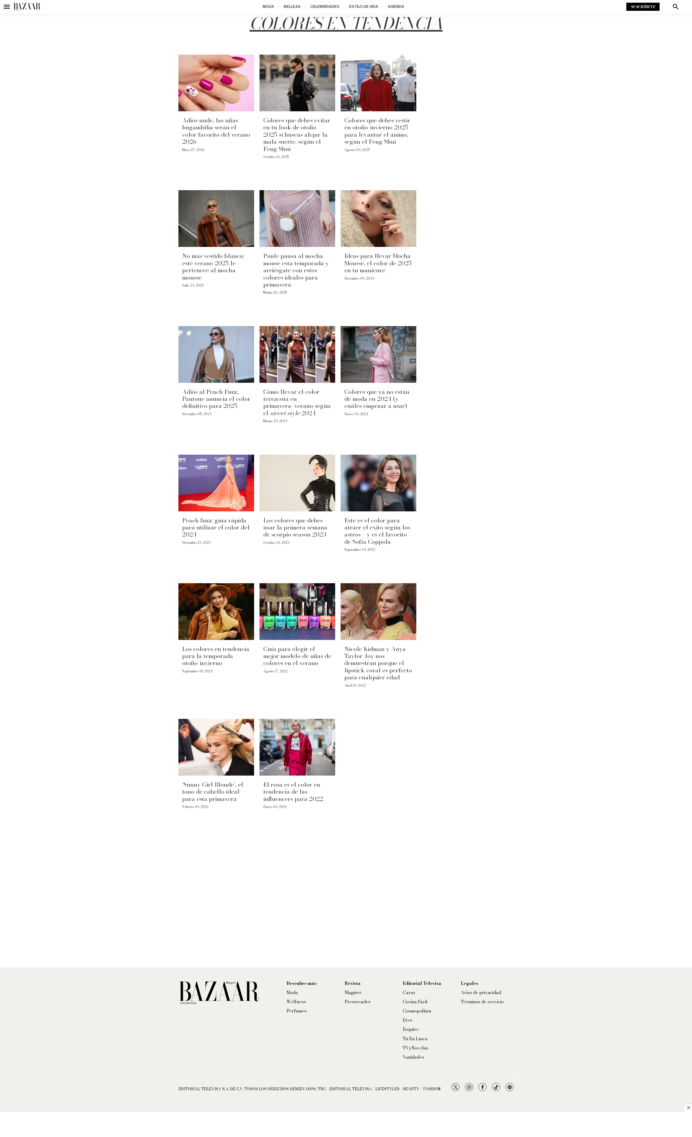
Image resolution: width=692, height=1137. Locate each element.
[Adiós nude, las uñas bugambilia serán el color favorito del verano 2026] (216, 83)
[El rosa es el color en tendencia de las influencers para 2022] (297, 747)
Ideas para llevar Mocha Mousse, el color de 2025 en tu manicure (378, 263)
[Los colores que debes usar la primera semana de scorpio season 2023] (297, 483)
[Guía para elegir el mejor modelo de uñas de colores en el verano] (297, 611)
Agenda (396, 7)
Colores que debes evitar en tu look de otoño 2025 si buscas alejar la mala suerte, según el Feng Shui (296, 134)
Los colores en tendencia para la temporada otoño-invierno (215, 656)
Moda (268, 7)
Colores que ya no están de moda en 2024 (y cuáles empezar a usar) (376, 399)
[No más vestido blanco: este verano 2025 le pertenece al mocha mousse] (216, 218)
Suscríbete (643, 7)
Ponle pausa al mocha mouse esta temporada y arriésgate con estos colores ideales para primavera (296, 270)
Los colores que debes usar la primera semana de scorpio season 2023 (295, 527)
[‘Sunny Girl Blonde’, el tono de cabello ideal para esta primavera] (216, 747)
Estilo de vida (363, 7)
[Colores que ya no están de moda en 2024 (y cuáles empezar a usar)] (378, 354)
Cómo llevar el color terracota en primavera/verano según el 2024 (297, 402)
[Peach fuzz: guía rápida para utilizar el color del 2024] (216, 483)
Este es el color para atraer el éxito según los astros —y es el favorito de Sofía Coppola (377, 531)
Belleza (292, 7)
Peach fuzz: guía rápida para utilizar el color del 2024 (215, 527)
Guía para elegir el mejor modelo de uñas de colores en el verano (297, 656)
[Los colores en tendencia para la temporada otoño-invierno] (216, 611)
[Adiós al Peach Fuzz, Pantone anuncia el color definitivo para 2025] (216, 354)
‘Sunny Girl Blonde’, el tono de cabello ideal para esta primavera (212, 791)
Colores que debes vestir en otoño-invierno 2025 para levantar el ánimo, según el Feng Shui (377, 131)
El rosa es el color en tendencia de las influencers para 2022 (293, 791)
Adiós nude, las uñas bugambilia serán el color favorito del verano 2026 (216, 131)
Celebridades (325, 7)
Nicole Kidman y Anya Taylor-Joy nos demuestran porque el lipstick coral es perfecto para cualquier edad (378, 663)
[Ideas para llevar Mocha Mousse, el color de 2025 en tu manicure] (378, 218)
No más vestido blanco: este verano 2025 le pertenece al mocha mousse (213, 266)
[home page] (27, 7)
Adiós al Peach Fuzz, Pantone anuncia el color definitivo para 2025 (216, 399)
